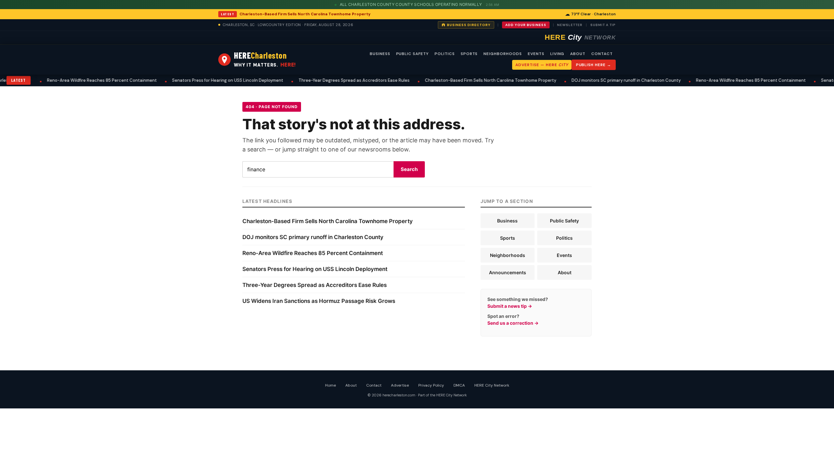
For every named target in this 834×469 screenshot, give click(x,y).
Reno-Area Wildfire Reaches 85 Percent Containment (75, 80)
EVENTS (536, 53)
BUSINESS (380, 53)
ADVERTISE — (541, 64)
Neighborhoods (507, 255)
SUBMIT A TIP (603, 25)
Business (507, 220)
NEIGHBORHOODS (502, 53)
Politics (564, 238)
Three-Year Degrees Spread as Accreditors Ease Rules (327, 80)
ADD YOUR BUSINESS (525, 25)
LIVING (557, 53)
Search (409, 169)
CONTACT (602, 53)
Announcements (507, 272)
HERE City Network (491, 385)
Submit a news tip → (509, 306)
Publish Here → (593, 64)
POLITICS (445, 53)
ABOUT (577, 53)
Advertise (400, 385)
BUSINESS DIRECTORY (469, 25)
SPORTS (469, 53)
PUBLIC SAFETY (412, 53)
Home (330, 385)
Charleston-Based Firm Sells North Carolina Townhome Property (304, 14)
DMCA (459, 385)
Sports (507, 238)
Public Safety (564, 220)
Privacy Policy (431, 385)
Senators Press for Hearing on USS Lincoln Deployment (200, 80)
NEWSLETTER (569, 25)
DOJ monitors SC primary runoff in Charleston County (599, 80)
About (564, 272)
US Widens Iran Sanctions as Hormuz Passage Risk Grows (318, 301)
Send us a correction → (513, 323)
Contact (373, 385)
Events (564, 255)
